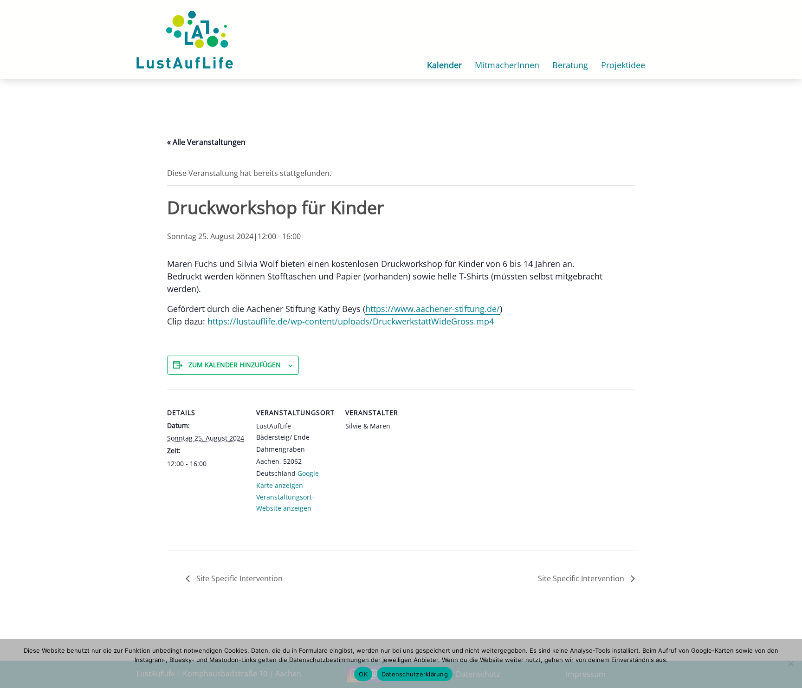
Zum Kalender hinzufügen (234, 364)
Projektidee (623, 65)
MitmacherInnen (507, 65)
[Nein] (790, 663)
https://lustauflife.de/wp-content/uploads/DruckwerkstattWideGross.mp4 (350, 321)
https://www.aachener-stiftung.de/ (432, 308)
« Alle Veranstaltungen (206, 142)
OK (363, 674)
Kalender (444, 65)
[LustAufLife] (184, 38)
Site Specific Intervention (238, 578)
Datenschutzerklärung (415, 674)
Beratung (570, 65)
